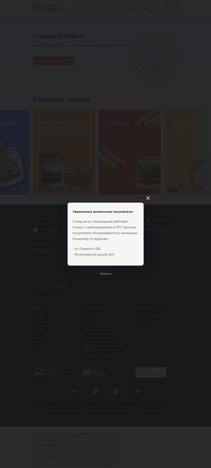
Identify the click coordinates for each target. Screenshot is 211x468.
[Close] (148, 198)
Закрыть (105, 273)
